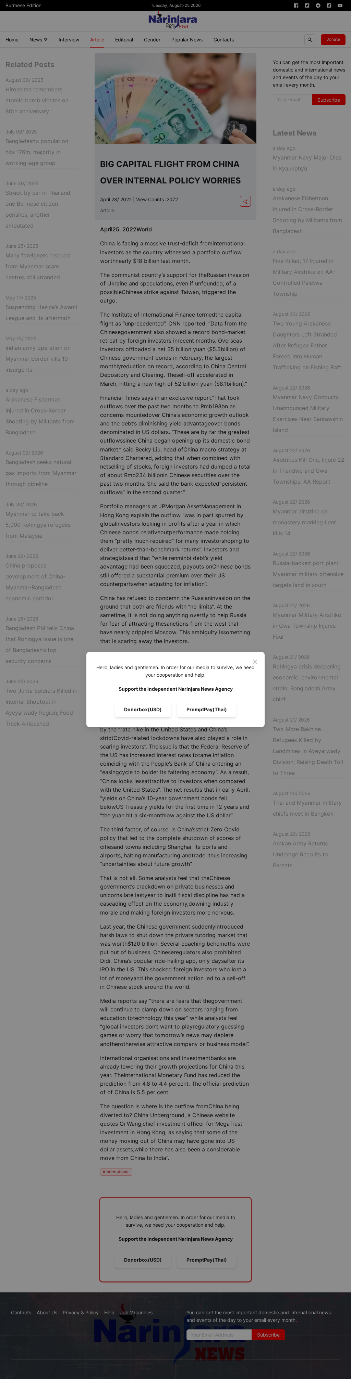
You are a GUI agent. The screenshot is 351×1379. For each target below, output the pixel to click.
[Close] (255, 661)
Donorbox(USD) (143, 709)
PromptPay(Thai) (206, 709)
